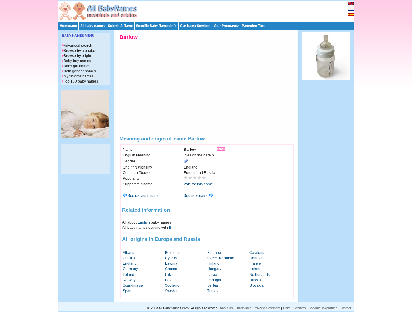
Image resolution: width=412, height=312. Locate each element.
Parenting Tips (253, 25)
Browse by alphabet (80, 51)
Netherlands (259, 275)
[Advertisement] (208, 10)
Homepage (68, 25)
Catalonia (257, 253)
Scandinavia (133, 285)
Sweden (172, 291)
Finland (213, 263)
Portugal (214, 280)
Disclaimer (243, 308)
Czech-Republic (220, 258)
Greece (171, 269)
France (255, 263)
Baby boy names (77, 61)
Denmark (257, 258)
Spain (127, 291)
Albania (129, 253)
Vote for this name (198, 184)
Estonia (171, 263)
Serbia (212, 285)
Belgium (172, 253)
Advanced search (78, 45)
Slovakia (256, 285)
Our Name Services (195, 25)
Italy (168, 275)
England (130, 263)
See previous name (143, 196)
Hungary (214, 269)
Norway (129, 280)
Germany (130, 269)
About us (226, 308)
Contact (345, 308)
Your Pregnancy (226, 25)
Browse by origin (77, 56)
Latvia (212, 275)
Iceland (255, 269)
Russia (255, 280)
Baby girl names (77, 66)
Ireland (128, 275)
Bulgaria (214, 253)
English (144, 222)
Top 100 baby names (81, 81)
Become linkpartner (323, 308)
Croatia (129, 258)
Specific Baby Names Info (156, 25)
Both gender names (80, 71)
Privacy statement (267, 308)
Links (287, 308)
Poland (171, 280)
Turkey (212, 291)
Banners (299, 308)
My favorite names (78, 76)
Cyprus (171, 258)
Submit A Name (120, 25)
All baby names (92, 25)
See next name (196, 196)
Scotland (172, 285)
